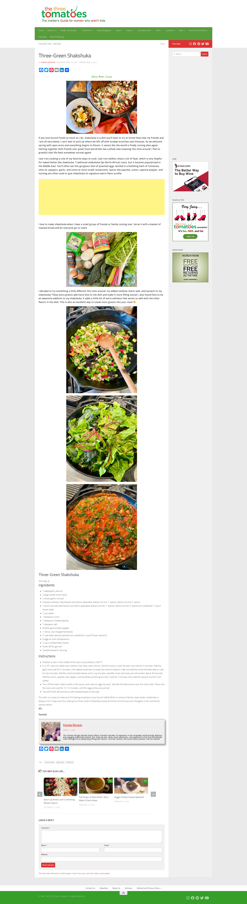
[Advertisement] (102, 197)
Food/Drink (86, 30)
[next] (153, 794)
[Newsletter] (190, 240)
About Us (51, 30)
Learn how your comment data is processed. (91, 873)
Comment (45, 828)
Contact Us (90, 888)
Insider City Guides (68, 30)
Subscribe (42, 37)
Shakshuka (69, 762)
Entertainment (144, 30)
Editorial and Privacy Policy (148, 888)
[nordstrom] (190, 282)
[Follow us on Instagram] (190, 43)
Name (44, 845)
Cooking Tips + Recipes (50, 44)
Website (44, 854)
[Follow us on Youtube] (206, 43)
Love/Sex (170, 30)
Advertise (104, 888)
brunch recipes (49, 762)
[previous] (39, 794)
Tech (158, 30)
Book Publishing (57, 37)
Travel (118, 30)
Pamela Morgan (48, 62)
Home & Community (197, 30)
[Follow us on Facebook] (194, 43)
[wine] (190, 191)
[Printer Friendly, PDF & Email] (102, 76)
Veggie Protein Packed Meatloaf (129, 797)
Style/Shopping (103, 30)
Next (181, 30)
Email (107, 845)
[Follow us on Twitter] (202, 43)
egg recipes (60, 762)
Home (41, 30)
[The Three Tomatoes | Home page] (72, 13)
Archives (128, 888)
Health (129, 30)
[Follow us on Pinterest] (198, 43)
